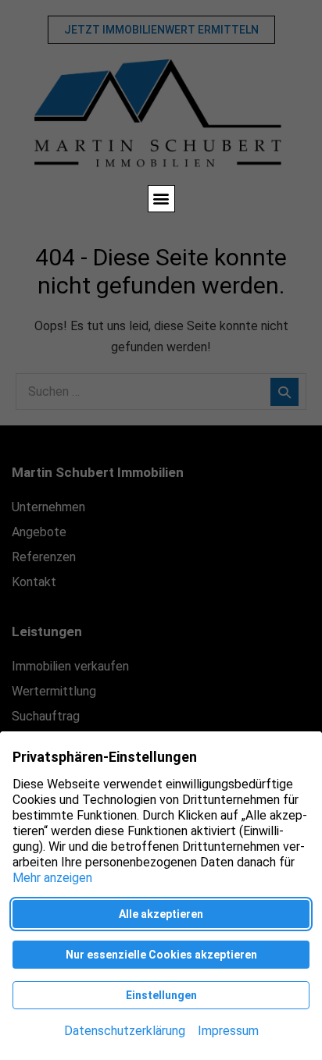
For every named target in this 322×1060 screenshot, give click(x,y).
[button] (161, 198)
